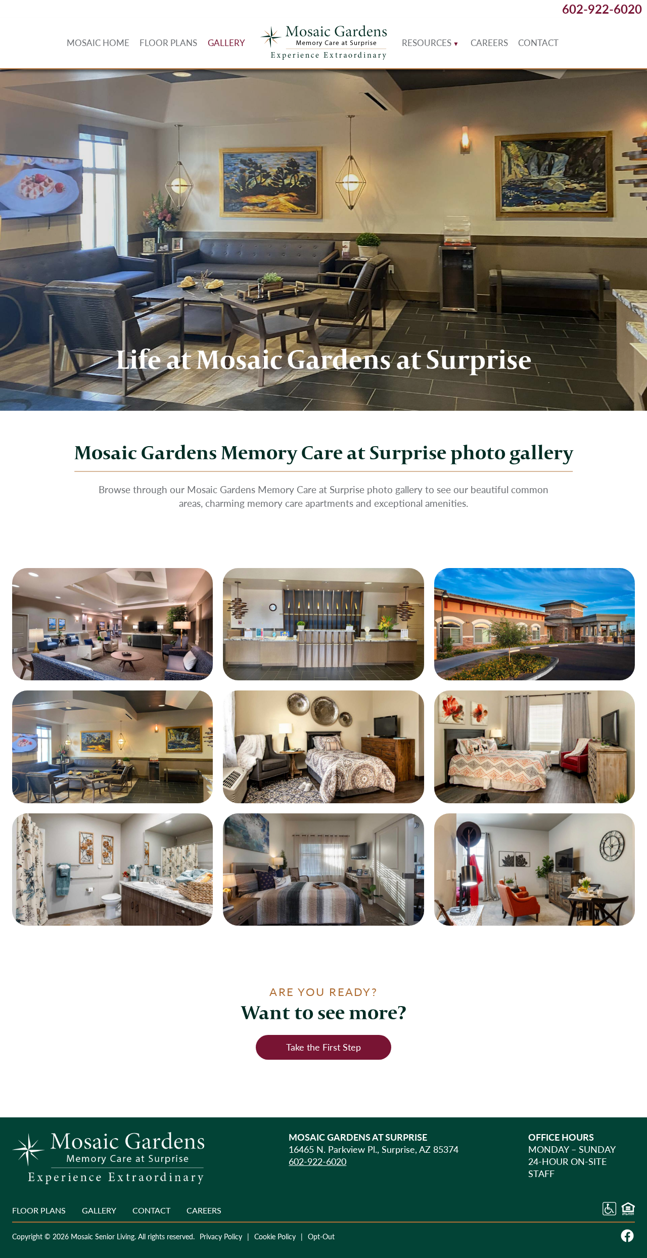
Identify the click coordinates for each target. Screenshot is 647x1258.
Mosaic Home (98, 42)
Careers (489, 42)
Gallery (226, 42)
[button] (112, 624)
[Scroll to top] (621, 1217)
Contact (538, 42)
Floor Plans (168, 42)
